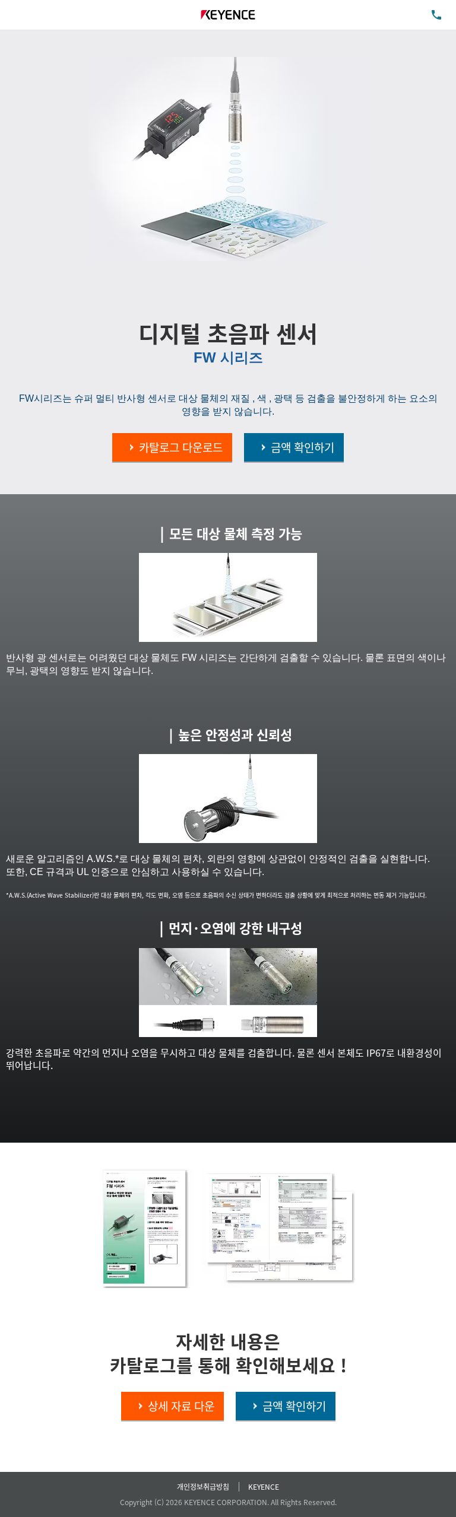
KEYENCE (263, 1486)
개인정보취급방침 (203, 1486)
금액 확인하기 (302, 447)
